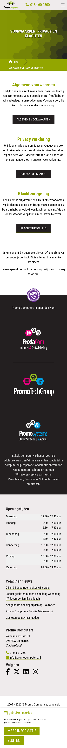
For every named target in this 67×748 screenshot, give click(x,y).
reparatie (28, 465)
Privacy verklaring (33, 174)
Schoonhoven (47, 479)
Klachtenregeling (33, 228)
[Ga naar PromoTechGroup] (33, 385)
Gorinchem (31, 479)
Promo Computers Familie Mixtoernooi (29, 611)
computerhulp (13, 465)
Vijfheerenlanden (37, 460)
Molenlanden (15, 479)
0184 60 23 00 (18, 653)
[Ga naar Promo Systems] (33, 430)
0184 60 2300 (40, 5)
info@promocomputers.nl (25, 657)
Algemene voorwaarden (33, 119)
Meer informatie (21, 731)
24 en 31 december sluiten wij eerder (28, 587)
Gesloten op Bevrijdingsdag (22, 618)
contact (23, 269)
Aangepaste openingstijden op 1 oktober (30, 605)
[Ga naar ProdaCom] (33, 339)
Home (15, 62)
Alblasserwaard (13, 460)
